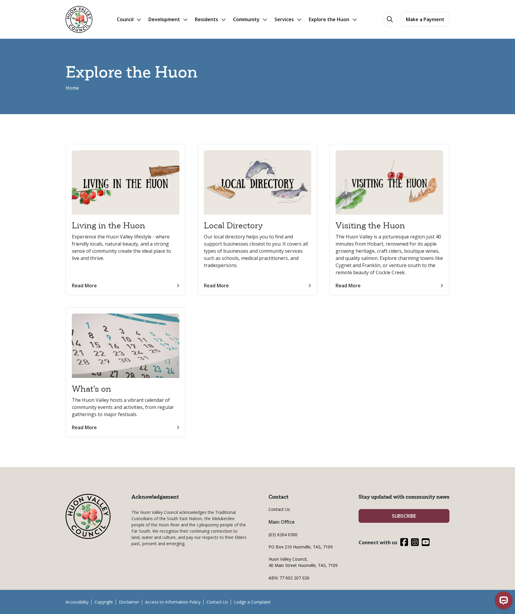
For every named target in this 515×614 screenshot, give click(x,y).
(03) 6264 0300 (283, 534)
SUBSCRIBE (404, 516)
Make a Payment (425, 19)
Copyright (103, 602)
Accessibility (77, 602)
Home (72, 88)
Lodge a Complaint (252, 602)
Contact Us (279, 509)
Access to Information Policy (173, 602)
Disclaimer (129, 602)
